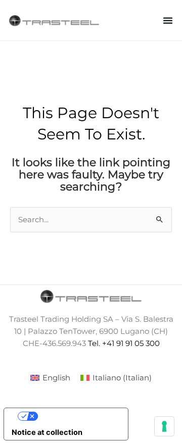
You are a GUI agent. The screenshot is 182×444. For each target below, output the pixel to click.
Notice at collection (47, 432)
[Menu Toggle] (168, 20)
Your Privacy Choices (76, 416)
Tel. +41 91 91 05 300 (124, 343)
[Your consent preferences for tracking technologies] (164, 426)
